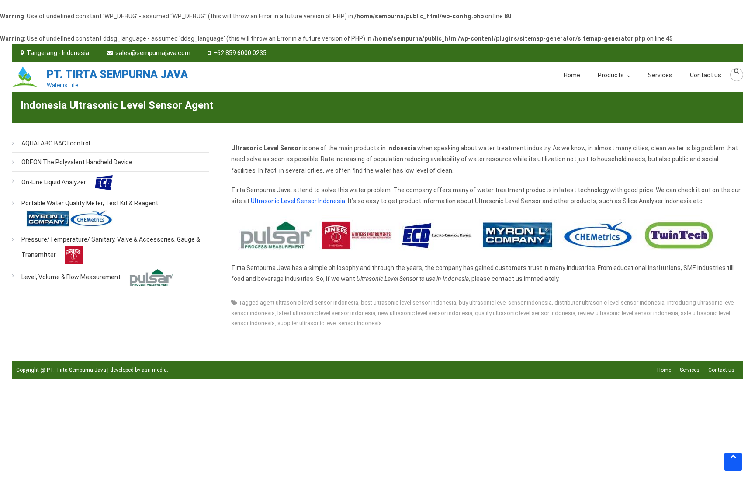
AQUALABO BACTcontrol (55, 143)
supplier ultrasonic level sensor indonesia (329, 323)
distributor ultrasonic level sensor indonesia (609, 302)
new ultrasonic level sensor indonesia (425, 313)
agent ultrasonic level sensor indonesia (309, 302)
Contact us (705, 75)
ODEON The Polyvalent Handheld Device (76, 162)
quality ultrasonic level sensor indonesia (525, 313)
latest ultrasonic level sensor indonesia (326, 313)
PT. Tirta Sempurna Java (117, 74)
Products (611, 75)
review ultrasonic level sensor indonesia (628, 313)
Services (660, 75)
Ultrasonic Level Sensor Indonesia (298, 200)
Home (572, 75)
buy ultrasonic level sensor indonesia (505, 302)
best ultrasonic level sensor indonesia (408, 302)
